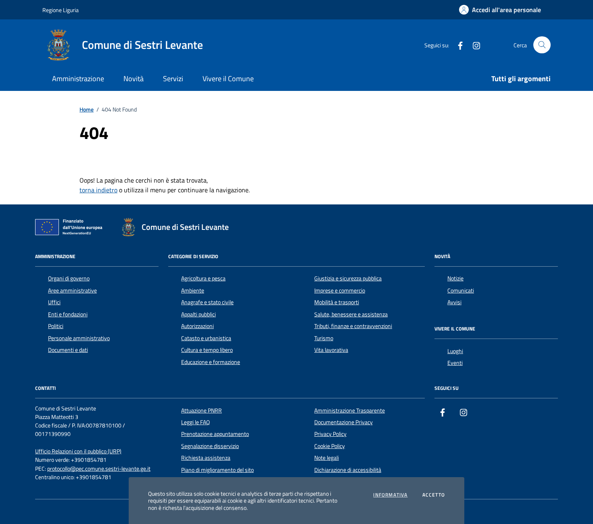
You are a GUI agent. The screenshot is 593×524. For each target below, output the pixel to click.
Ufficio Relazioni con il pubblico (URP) (78, 451)
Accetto (433, 494)
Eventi (455, 362)
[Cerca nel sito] (542, 45)
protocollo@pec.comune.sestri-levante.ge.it (98, 469)
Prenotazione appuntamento (215, 433)
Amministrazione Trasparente (349, 410)
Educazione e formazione (210, 362)
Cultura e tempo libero (207, 349)
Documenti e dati (68, 349)
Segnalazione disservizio (210, 446)
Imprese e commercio (339, 290)
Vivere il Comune (228, 78)
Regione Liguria (60, 10)
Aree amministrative (72, 290)
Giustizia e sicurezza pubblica (348, 278)
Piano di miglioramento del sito (217, 469)
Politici (55, 326)
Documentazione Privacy (343, 422)
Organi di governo (69, 278)
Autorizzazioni (197, 326)
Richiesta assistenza (205, 457)
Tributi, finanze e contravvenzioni (353, 326)
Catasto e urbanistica (206, 338)
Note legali (326, 457)
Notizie (455, 278)
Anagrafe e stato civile (207, 302)
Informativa (390, 494)
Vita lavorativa (331, 349)
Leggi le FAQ (195, 422)
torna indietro (98, 190)
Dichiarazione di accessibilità (347, 469)
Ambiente (192, 290)
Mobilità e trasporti (336, 302)
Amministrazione (78, 78)
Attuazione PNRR (201, 410)
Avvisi (454, 302)
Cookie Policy (329, 446)
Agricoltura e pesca (203, 278)
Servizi (173, 78)
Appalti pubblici (198, 314)
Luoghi (455, 351)
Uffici (54, 302)
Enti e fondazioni (68, 314)
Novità (133, 78)
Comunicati (460, 290)
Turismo (323, 338)
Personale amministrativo (79, 338)
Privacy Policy (330, 433)
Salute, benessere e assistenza (351, 314)
